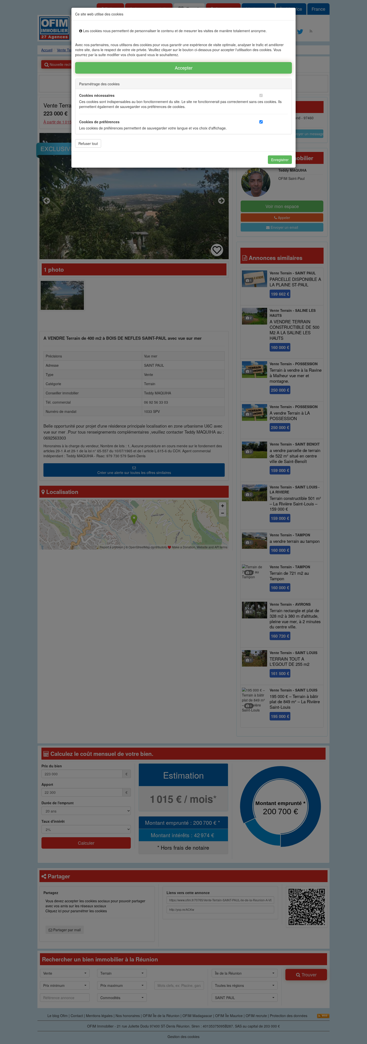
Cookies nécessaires (97, 95)
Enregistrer (280, 159)
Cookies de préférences (99, 121)
